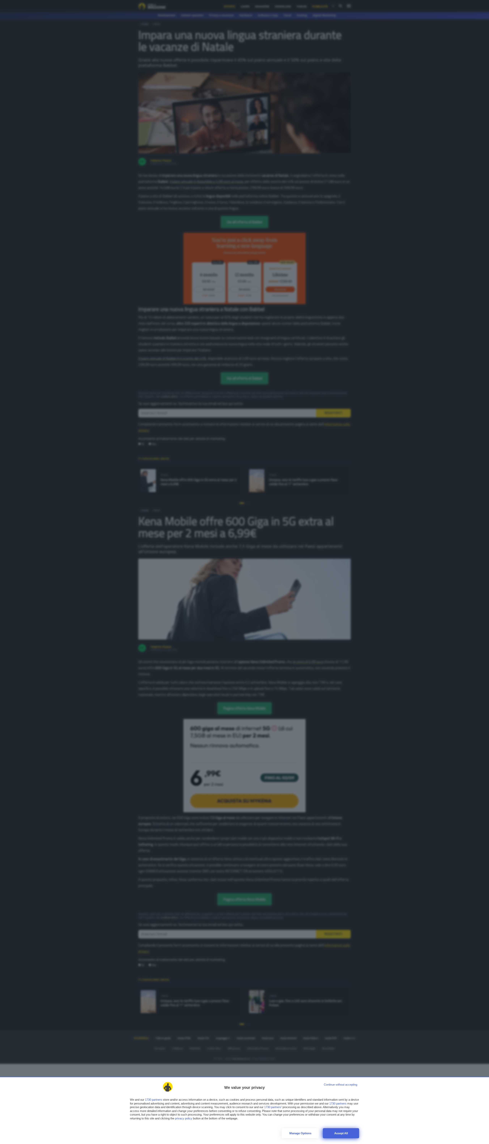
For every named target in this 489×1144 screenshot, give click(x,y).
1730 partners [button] (153, 1099)
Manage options (300, 1133)
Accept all (341, 1133)
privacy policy (183, 1118)
